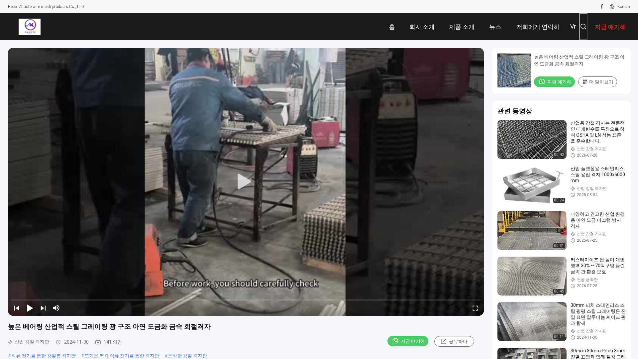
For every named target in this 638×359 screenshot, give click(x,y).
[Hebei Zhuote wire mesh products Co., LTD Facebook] (602, 6)
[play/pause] (30, 308)
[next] (43, 308)
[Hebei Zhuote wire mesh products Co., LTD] (29, 26)
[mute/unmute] (56, 308)
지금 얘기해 (413, 341)
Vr (573, 26)
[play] (246, 182)
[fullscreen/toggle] (475, 308)
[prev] (16, 308)
